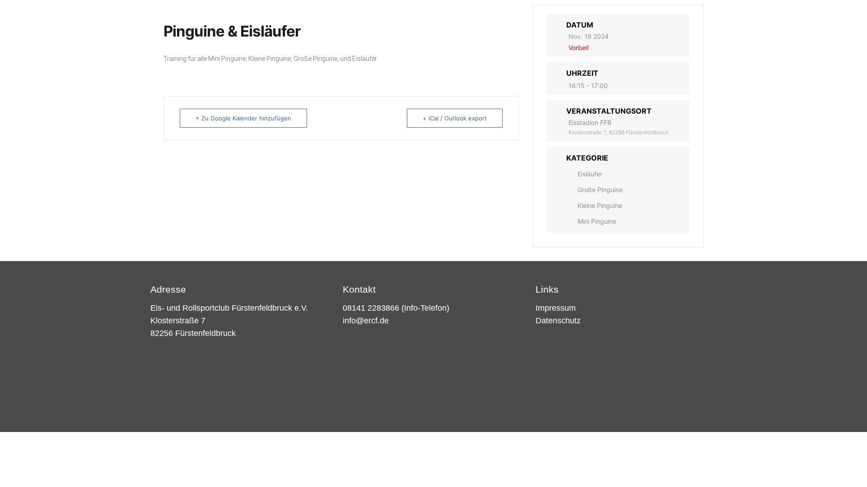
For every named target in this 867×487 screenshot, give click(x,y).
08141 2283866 (371, 307)
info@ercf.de (366, 320)
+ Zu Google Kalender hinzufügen (243, 118)
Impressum (556, 307)
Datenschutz (558, 320)
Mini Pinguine (597, 221)
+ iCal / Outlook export (455, 118)
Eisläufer (590, 174)
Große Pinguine (600, 189)
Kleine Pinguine (600, 205)
